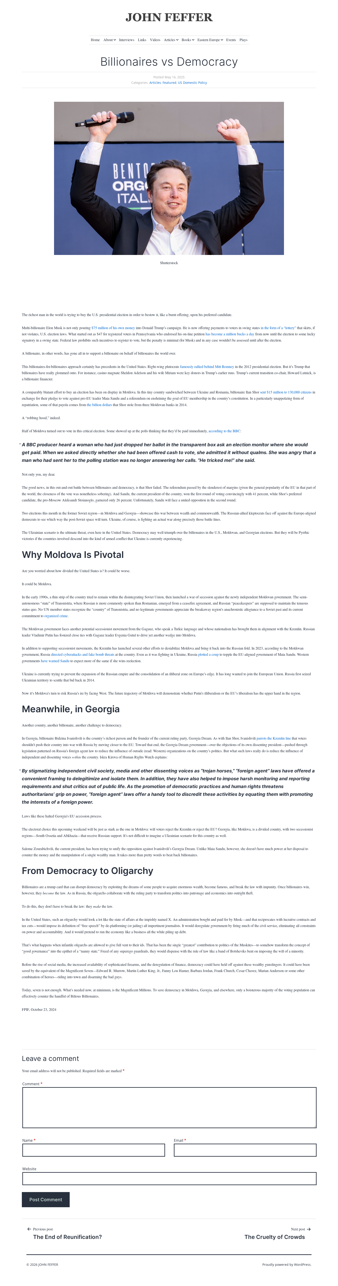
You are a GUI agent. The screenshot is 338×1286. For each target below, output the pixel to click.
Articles (169, 39)
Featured (169, 82)
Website (29, 1168)
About (108, 39)
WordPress (302, 1264)
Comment (32, 1083)
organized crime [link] (56, 615)
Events (231, 39)
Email (180, 1140)
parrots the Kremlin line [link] (274, 738)
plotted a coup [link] (208, 654)
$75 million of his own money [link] (113, 327)
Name (29, 1140)
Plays (243, 39)
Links (142, 39)
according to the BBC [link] (224, 430)
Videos (155, 39)
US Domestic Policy (192, 82)
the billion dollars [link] (99, 404)
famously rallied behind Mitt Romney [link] (207, 366)
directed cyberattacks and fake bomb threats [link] (82, 654)
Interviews (126, 39)
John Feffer (48, 1264)
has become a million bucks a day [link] (230, 333)
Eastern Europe (209, 39)
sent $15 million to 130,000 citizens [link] (286, 392)
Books (186, 39)
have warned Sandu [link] (55, 660)
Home (95, 39)
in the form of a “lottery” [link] (278, 327)
